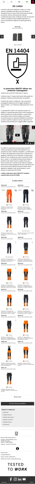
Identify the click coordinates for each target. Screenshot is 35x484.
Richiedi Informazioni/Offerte (17, 403)
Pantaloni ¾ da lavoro (8, 419)
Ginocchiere (5, 412)
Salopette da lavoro (7, 422)
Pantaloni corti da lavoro (8, 417)
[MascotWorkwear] (11, 479)
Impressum (4, 482)
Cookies (31, 482)
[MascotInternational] (24, 479)
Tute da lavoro (6, 424)
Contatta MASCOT (5, 454)
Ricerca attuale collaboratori (8, 456)
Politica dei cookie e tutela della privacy (11, 458)
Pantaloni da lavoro (7, 414)
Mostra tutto (17, 397)
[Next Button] (2, 36)
